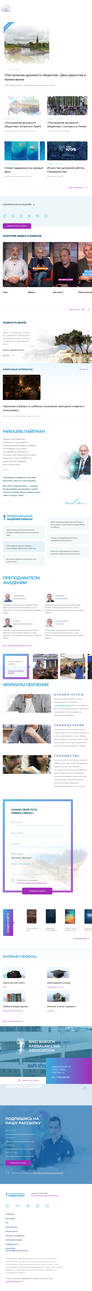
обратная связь (17, 314)
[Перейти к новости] (24, 193)
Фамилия (10, 1231)
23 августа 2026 (12, 157)
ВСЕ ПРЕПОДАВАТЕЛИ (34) (17, 739)
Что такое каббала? (15, 16)
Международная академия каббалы (44, 1289)
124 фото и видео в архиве (16, 765)
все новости (76, 275)
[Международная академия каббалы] (20, 304)
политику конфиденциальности (32, 976)
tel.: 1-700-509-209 (60, 1171)
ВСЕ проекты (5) (12, 1115)
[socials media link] (4, 304)
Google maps (30, 1174)
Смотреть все (80, 1032)
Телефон (9, 1238)
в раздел (10, 97)
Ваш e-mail (11, 1245)
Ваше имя (10, 1223)
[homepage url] (44, 6)
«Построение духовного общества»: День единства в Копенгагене (45, 165)
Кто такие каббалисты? (49, 16)
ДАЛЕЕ (6, 443)
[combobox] (7, 1241)
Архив (83, 457)
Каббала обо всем (71, 16)
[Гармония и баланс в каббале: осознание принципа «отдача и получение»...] (26, 475)
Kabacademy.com (63, 799)
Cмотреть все (77, 397)
